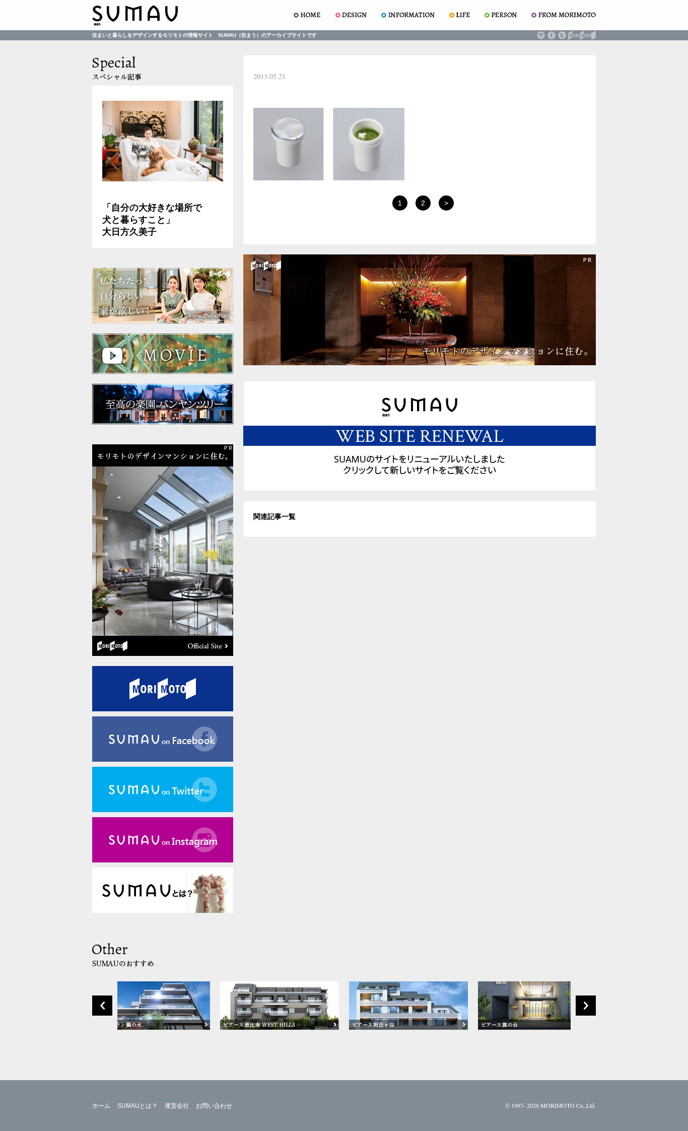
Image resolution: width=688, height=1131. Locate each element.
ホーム (101, 1105)
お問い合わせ (214, 1105)
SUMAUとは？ (137, 1105)
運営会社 (177, 1105)
